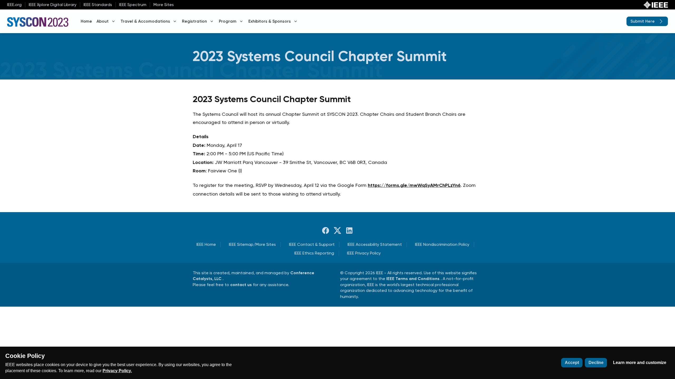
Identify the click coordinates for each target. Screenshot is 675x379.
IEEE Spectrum (132, 4)
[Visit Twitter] (337, 230)
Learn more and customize (639, 362)
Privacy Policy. (117, 370)
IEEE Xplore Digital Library (52, 4)
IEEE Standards (98, 4)
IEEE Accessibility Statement (375, 244)
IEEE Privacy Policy (364, 253)
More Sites (163, 4)
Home (86, 21)
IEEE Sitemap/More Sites (252, 244)
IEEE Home (206, 244)
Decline (596, 362)
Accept (572, 362)
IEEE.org (14, 4)
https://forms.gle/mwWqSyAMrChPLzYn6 (414, 185)
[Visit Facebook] (325, 230)
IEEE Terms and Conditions (413, 278)
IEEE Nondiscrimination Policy (442, 244)
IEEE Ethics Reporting (314, 253)
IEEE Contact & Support (312, 244)
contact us (241, 284)
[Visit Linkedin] (349, 230)
